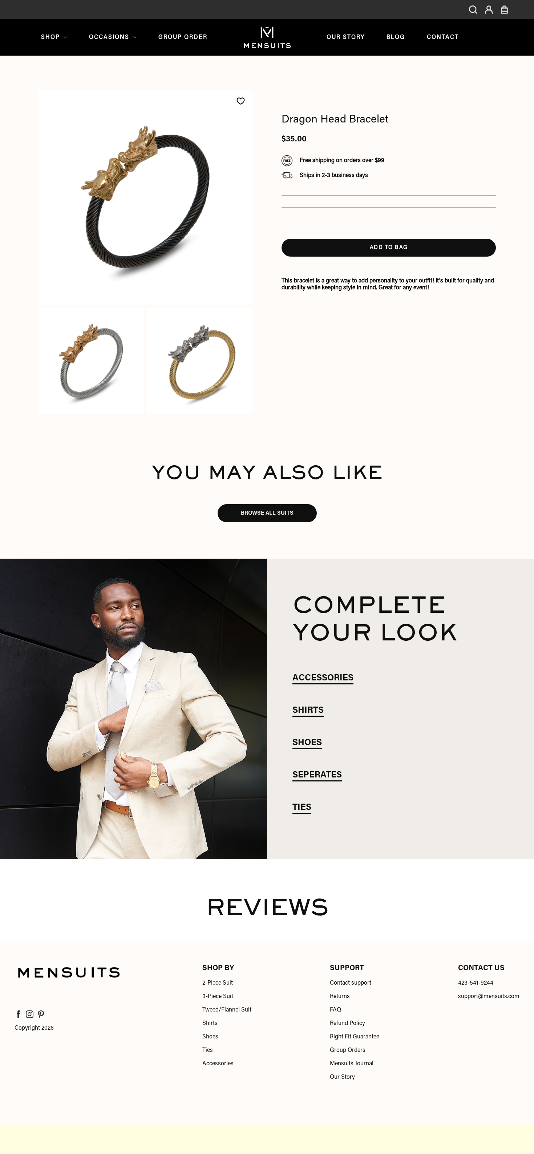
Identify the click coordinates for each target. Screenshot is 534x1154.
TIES (301, 807)
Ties (207, 1050)
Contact (443, 37)
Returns (340, 997)
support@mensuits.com (488, 997)
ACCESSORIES (322, 678)
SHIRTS (308, 710)
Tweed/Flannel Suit (226, 1010)
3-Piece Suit (217, 997)
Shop (50, 37)
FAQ (335, 1010)
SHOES (307, 743)
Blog (396, 37)
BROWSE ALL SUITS (267, 513)
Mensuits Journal (351, 1064)
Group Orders (347, 1050)
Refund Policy (347, 1023)
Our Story (346, 37)
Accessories (218, 1064)
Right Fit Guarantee (354, 1037)
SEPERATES (317, 775)
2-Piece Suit (217, 983)
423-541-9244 (475, 983)
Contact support (350, 983)
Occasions (109, 37)
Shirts (210, 1023)
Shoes (210, 1037)
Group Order (182, 37)
